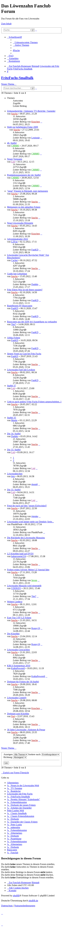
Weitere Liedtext (14, 601)
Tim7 (13, 324)
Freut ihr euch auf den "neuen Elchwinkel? (27, 505)
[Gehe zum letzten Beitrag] (41, 121)
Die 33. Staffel (14, 449)
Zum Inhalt (6, 23)
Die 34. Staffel (14, 433)
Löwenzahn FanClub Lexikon (21, 369)
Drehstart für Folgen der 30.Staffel (23, 681)
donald (34, 484)
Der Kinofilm (13, 633)
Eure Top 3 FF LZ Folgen (19, 617)
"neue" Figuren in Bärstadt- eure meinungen (27, 191)
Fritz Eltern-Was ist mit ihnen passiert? (24, 289)
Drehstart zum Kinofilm (18, 713)
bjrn (13, 476)
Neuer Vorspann (14, 159)
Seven (34, 580)
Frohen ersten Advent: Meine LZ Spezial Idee (28, 569)
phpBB (16, 895)
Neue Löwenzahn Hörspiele (20, 223)
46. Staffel (12, 143)
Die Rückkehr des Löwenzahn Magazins (26, 537)
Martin (14, 420)
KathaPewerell (18, 668)
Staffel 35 (11, 417)
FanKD (34, 249)
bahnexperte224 (18, 556)
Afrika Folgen (13, 337)
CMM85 (15, 145)
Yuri (13, 716)
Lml (13, 161)
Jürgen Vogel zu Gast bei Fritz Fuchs (24, 353)
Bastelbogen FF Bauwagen (19, 305)
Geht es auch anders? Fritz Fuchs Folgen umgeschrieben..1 (34, 401)
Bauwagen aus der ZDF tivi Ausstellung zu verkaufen (32, 321)
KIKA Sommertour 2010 (18, 665)
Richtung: (8, 757)
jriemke (34, 516)
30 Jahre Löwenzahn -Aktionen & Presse (26, 729)
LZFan (14, 241)
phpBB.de (33, 900)
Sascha (14, 113)
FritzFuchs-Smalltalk (17, 78)
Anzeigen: (9, 754)
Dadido (34, 284)
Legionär (35, 137)
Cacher (14, 260)
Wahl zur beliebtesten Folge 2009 (22, 127)
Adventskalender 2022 (17, 239)
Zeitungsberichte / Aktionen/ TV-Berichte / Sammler (31, 111)
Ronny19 (35, 628)
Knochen (35, 121)
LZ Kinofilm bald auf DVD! (20, 553)
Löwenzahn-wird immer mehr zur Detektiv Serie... (30, 521)
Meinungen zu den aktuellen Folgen (23, 207)
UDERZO (16, 588)
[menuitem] (25, 42)
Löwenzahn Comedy (17, 697)
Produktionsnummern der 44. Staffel (24, 175)
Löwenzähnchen (14, 473)
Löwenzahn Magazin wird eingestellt (24, 585)
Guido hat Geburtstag (17, 273)
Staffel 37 (11, 385)
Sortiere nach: (34, 754)
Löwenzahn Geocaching (18, 649)
